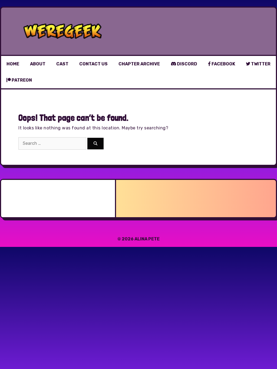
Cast (62, 63)
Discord (186, 63)
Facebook (223, 63)
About (37, 63)
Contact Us (93, 63)
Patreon (21, 80)
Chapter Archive (139, 63)
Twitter (260, 63)
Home (12, 63)
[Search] (95, 143)
